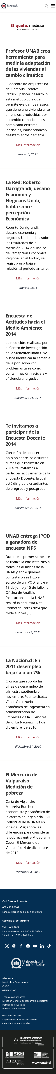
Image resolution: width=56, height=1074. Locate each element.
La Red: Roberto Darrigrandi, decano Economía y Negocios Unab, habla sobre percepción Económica (28, 200)
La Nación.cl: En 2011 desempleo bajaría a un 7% (23, 666)
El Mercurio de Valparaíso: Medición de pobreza (21, 783)
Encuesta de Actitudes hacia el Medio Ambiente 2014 (25, 325)
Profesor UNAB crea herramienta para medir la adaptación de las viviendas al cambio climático (28, 63)
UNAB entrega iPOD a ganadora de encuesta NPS (28, 542)
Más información (28, 145)
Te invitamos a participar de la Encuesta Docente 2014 (25, 435)
